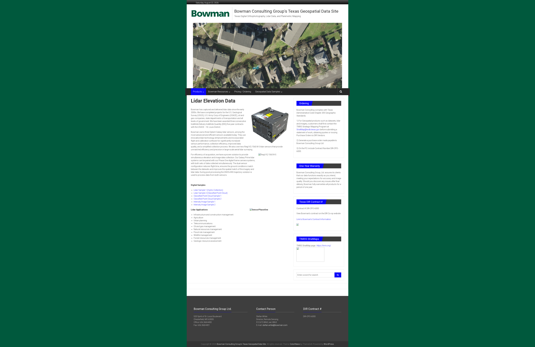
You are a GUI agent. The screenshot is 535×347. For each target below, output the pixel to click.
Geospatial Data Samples (267, 91)
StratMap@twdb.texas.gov (308, 129)
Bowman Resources (218, 91)
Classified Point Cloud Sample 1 (207, 196)
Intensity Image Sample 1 (204, 202)
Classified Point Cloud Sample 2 (207, 199)
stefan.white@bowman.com (274, 325)
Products (197, 91)
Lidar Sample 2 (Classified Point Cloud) (211, 193)
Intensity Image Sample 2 (204, 205)
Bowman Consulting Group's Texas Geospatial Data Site (286, 11)
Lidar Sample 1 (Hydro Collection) (208, 190)
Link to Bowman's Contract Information (313, 219)
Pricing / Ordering (242, 91)
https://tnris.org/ (323, 245)
